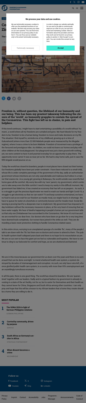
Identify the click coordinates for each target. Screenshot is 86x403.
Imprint (48, 58)
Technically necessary (25, 48)
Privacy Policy (40, 58)
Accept (61, 48)
